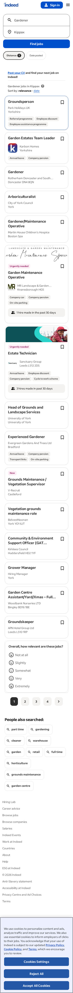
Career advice (11, 808)
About (6, 855)
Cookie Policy (13, 949)
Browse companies (14, 822)
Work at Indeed (12, 841)
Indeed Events (11, 835)
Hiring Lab (9, 802)
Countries (8, 848)
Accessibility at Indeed (16, 888)
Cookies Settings (36, 962)
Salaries (7, 828)
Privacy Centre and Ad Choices (21, 894)
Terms (32, 949)
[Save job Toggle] (62, 102)
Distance (13, 55)
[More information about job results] (42, 86)
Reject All (37, 974)
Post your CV (16, 73)
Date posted (36, 55)
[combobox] (38, 20)
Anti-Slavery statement (17, 881)
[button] (21, 101)
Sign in (55, 5)
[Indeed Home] (11, 5)
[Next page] (59, 701)
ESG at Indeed (11, 868)
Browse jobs (10, 815)
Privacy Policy (55, 945)
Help (5, 861)
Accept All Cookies (36, 985)
